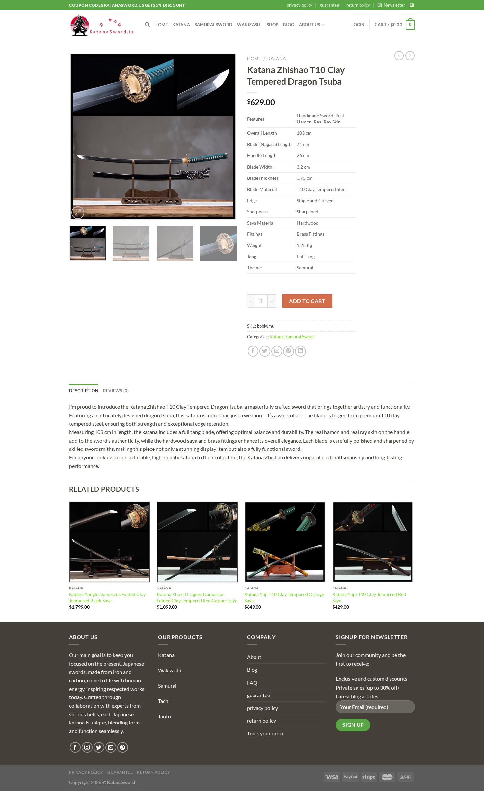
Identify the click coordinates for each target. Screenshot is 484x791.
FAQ (252, 682)
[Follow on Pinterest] (122, 747)
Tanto (164, 716)
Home (254, 58)
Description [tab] (83, 390)
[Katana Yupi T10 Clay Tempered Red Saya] (373, 542)
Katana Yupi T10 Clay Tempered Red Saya (369, 597)
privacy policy (299, 5)
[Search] (147, 24)
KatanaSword (121, 782)
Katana (181, 24)
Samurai (167, 685)
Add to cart (307, 301)
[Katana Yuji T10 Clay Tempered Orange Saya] (285, 542)
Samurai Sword (213, 24)
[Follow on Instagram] (87, 747)
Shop (273, 24)
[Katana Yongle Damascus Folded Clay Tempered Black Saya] (109, 542)
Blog (288, 24)
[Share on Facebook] (253, 351)
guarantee (329, 5)
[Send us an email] (412, 5)
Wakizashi (249, 24)
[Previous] (81, 136)
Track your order (265, 733)
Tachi (164, 701)
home (161, 24)
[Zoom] (77, 212)
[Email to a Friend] (276, 351)
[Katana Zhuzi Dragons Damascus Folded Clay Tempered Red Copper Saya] (197, 542)
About (254, 657)
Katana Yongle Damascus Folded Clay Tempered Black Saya (107, 597)
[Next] (225, 136)
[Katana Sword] (102, 25)
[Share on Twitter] (264, 351)
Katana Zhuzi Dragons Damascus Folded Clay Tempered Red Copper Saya (197, 597)
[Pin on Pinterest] (288, 351)
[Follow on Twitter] (99, 747)
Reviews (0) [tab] (116, 390)
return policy (358, 5)
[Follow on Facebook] (75, 747)
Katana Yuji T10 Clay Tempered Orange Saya (284, 597)
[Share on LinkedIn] (300, 351)
